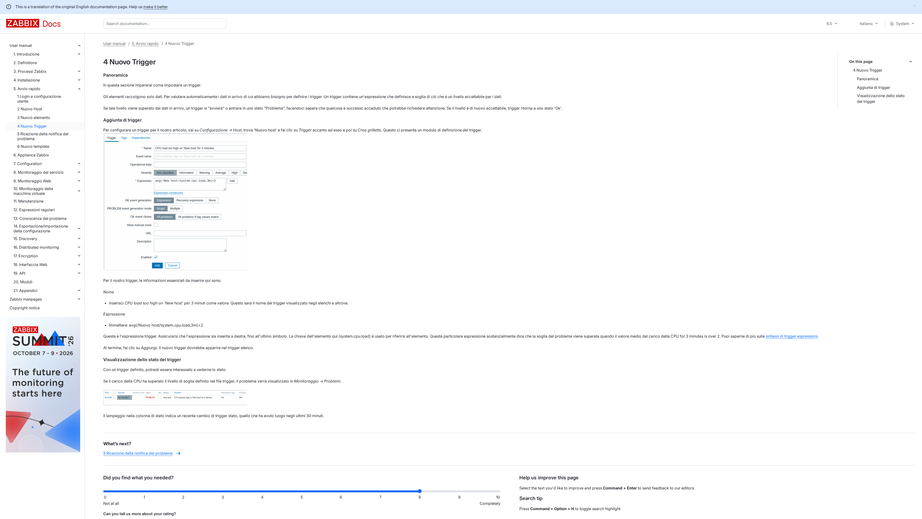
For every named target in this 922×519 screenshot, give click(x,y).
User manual (21, 45)
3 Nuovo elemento (33, 117)
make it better (155, 6)
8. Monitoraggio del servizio (38, 172)
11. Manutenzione (28, 201)
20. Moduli (22, 281)
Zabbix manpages (26, 299)
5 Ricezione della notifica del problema (42, 136)
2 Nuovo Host (29, 108)
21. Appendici (25, 290)
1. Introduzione (26, 54)
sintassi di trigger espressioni (792, 336)
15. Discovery (25, 238)
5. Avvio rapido (26, 88)
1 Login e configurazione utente (39, 99)
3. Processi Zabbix (30, 71)
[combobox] (165, 23)
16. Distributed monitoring (36, 247)
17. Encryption (25, 255)
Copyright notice (25, 307)
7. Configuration (27, 163)
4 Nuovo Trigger (32, 126)
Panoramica (867, 78)
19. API (19, 273)
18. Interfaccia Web (30, 264)
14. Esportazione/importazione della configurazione (40, 228)
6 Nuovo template (33, 146)
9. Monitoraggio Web (32, 181)
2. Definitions (25, 62)
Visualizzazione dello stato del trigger (881, 98)
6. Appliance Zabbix (31, 155)
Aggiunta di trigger (873, 87)
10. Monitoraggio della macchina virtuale (33, 191)
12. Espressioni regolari (34, 209)
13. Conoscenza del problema (40, 218)
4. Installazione (26, 80)
